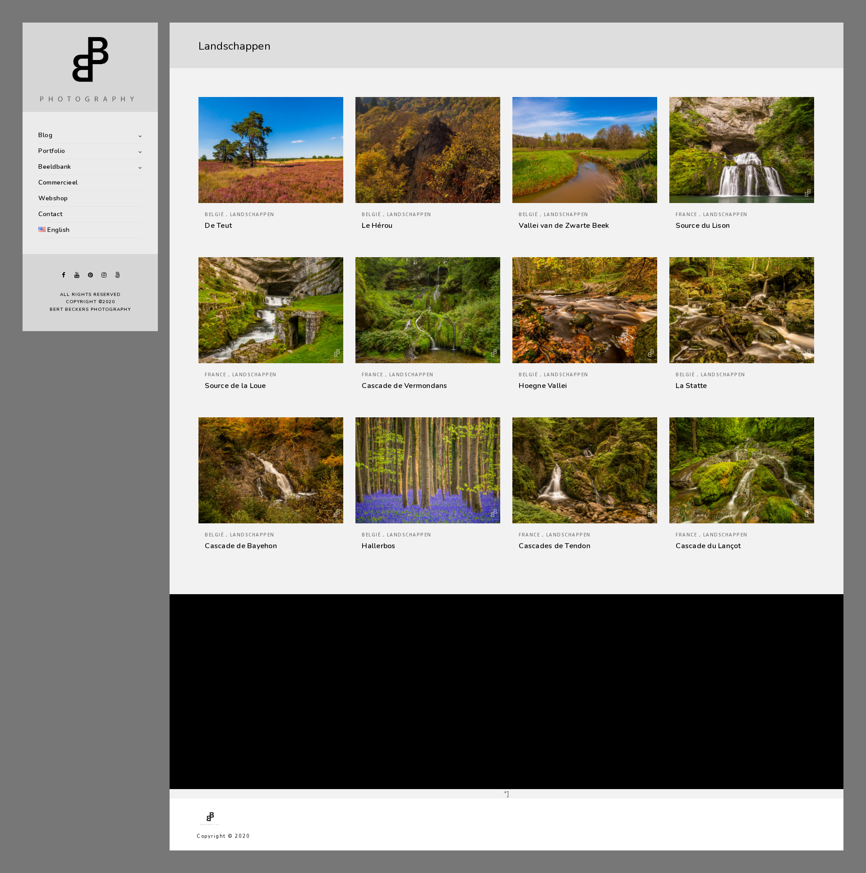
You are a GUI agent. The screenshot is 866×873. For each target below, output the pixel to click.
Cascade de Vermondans (404, 386)
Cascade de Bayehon (241, 546)
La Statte (691, 386)
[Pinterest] (90, 275)
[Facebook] (63, 275)
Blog (45, 135)
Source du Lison (703, 226)
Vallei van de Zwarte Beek (564, 226)
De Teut (218, 226)
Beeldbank (54, 166)
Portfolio (51, 151)
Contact (50, 214)
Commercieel (58, 182)
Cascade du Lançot (708, 546)
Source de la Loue (235, 386)
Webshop (53, 198)
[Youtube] (76, 275)
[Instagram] (103, 275)
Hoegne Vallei (543, 386)
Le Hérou (377, 226)
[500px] (117, 275)
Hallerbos (378, 546)
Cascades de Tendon (554, 546)
